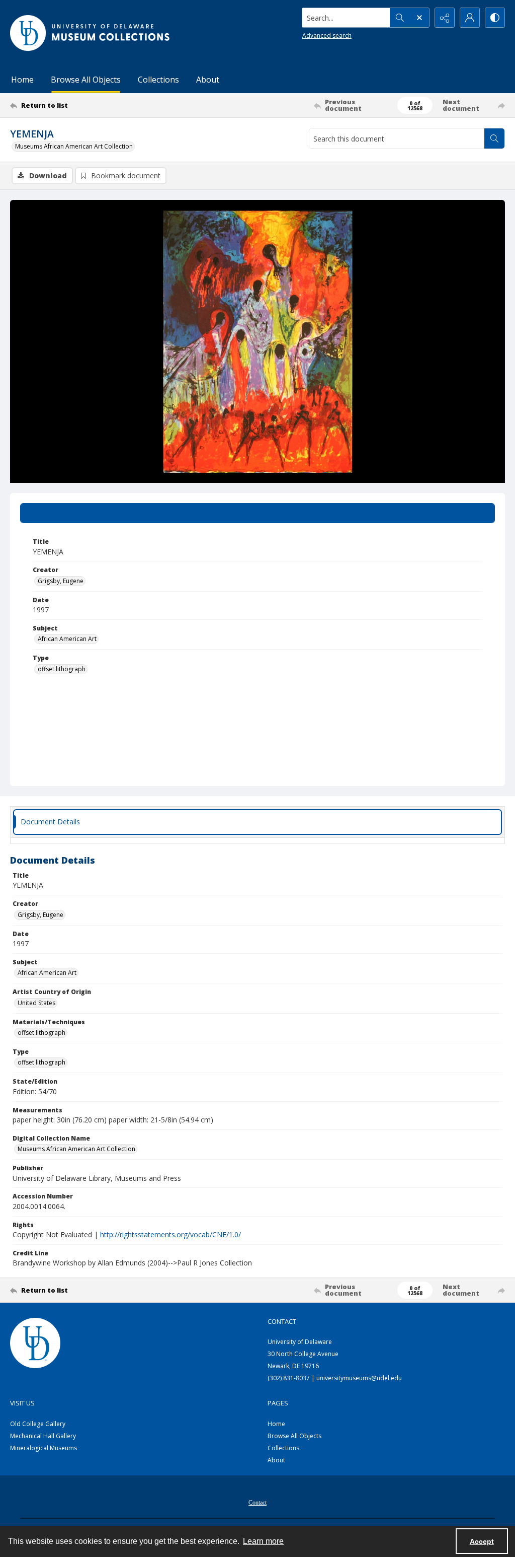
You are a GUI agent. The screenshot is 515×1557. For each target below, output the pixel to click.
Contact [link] (282, 1321)
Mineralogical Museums (43, 1448)
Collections (158, 79)
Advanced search (327, 35)
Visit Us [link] (22, 1402)
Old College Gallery (37, 1424)
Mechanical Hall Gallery (43, 1436)
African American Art (67, 638)
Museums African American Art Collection (74, 146)
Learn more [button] (263, 1541)
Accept (482, 1541)
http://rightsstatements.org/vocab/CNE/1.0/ (170, 1234)
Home (22, 79)
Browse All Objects (86, 79)
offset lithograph (61, 669)
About (207, 79)
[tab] (257, 513)
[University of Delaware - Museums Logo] (90, 33)
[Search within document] (494, 138)
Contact (257, 1502)
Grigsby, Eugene (60, 581)
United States (36, 1003)
